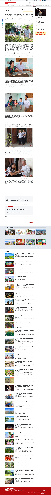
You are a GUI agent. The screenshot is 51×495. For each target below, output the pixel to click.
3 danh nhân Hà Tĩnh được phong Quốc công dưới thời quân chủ (24, 347)
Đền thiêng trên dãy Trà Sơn (20, 276)
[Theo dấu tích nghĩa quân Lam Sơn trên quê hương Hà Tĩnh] (9, 318)
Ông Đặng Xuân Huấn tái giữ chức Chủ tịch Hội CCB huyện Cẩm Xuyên (16, 199)
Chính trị (12, 5)
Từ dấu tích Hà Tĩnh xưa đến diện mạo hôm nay (30, 246)
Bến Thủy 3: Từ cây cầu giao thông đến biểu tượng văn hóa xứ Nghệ (23, 409)
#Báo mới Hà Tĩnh (24, 204)
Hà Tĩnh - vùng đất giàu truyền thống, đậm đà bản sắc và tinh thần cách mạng (24, 285)
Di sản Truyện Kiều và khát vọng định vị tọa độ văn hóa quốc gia (24, 370)
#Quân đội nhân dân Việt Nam (17, 204)
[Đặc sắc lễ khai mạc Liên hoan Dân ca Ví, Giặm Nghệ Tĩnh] (9, 264)
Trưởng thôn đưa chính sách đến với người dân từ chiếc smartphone (20, 237)
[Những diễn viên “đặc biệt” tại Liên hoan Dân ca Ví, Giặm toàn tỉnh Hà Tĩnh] (41, 242)
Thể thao (28, 5)
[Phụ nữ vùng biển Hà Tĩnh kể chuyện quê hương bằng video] (9, 356)
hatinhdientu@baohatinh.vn (42, 492)
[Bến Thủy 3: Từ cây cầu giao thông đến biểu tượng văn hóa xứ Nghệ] (9, 411)
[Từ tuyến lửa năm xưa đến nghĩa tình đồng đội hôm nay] (9, 473)
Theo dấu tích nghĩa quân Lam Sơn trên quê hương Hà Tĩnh (23, 316)
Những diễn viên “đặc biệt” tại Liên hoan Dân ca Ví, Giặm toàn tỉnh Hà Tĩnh (41, 21)
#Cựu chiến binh (12, 204)
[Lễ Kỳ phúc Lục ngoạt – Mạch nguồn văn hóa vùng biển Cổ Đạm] (9, 325)
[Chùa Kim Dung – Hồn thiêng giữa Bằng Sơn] (9, 310)
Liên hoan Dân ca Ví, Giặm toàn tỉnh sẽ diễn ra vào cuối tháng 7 (24, 425)
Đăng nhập (44, 0)
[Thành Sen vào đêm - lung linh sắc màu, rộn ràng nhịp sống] (9, 295)
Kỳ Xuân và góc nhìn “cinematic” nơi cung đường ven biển (24, 448)
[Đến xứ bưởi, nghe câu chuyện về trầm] (9, 465)
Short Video (9, 5)
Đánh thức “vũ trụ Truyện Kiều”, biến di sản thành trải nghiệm (23, 362)
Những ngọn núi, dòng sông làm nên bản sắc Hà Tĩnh (41, 25)
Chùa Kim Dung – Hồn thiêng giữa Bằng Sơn (24, 307)
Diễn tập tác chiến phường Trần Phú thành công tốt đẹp (15, 213)
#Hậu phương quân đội (29, 204)
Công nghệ (40, 5)
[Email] (2, 23)
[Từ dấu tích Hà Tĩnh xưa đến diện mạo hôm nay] (30, 242)
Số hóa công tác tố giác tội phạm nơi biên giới (14, 212)
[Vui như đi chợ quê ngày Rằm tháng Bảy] (10, 232)
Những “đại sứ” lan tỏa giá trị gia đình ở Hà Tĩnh (24, 439)
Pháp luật (25, 5)
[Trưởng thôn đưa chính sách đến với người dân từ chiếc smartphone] (20, 232)
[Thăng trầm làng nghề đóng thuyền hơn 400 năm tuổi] (9, 481)
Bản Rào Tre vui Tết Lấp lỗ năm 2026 (30, 236)
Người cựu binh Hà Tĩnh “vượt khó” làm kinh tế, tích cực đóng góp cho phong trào (17, 200)
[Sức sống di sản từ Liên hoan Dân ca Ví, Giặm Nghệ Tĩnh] (20, 242)
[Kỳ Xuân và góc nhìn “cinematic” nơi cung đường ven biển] (9, 450)
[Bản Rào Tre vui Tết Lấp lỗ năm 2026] (30, 232)
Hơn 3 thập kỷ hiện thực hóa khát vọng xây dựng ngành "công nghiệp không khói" (9, 247)
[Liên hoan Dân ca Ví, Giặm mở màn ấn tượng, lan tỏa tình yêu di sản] (9, 271)
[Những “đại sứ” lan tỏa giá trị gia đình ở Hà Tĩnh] (9, 442)
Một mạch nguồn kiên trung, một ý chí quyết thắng (14, 208)
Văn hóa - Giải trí (21, 5)
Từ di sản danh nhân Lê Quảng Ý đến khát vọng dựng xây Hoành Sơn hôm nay (24, 402)
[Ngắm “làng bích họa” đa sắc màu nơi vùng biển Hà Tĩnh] (9, 435)
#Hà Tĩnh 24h (7, 204)
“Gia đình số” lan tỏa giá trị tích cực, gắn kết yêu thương (24, 456)
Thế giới (31, 5)
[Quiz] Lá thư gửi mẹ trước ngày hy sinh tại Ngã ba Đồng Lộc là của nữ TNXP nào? (24, 378)
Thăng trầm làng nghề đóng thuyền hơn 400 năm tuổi (24, 479)
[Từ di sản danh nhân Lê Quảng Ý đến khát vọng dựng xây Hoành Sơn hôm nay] (9, 404)
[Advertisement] (19, 189)
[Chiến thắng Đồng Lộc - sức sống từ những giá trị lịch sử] (9, 341)
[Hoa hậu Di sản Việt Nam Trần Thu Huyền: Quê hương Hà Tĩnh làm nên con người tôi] (9, 388)
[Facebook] (38, 0)
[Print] (2, 25)
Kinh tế (15, 5)
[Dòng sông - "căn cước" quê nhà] (9, 419)
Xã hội (17, 5)
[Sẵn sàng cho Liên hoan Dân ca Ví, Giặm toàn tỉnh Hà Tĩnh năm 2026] (9, 302)
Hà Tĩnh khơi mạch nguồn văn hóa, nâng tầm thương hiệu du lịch (24, 394)
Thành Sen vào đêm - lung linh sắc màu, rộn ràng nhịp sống (24, 293)
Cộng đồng (44, 5)
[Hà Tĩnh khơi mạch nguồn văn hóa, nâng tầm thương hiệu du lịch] (9, 396)
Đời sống (37, 5)
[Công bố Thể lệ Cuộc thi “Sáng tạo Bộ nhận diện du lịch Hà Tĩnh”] (9, 333)
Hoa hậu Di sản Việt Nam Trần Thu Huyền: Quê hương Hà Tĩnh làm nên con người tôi (41, 14)
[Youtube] (40, 0)
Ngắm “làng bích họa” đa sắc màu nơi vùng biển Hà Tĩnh (24, 433)
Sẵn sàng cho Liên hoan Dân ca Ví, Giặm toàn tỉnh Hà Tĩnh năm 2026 (41, 29)
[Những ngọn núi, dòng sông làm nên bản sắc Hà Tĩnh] (9, 256)
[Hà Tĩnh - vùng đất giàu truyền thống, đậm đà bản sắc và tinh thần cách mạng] (9, 287)
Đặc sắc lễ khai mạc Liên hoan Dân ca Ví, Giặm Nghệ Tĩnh (23, 262)
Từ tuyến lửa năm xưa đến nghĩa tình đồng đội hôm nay (24, 471)
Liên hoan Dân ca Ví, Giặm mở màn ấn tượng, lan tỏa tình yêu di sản (41, 18)
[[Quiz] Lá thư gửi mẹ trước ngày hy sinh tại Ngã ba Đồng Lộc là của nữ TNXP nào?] (9, 380)
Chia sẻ (2, 18)
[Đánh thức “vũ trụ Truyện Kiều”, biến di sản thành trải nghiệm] (9, 364)
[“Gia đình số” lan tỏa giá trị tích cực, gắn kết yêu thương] (9, 458)
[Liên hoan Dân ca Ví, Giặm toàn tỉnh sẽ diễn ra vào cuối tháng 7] (9, 427)
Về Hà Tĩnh (34, 5)
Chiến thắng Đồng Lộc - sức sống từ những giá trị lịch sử (24, 339)
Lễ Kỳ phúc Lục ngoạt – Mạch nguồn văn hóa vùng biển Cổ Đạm (24, 323)
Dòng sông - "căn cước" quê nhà (21, 416)
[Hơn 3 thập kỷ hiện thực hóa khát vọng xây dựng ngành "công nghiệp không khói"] (10, 242)
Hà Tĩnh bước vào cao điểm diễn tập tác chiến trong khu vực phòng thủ (17, 209)
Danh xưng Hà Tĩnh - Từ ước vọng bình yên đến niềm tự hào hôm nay (40, 237)
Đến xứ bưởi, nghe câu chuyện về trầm (23, 462)
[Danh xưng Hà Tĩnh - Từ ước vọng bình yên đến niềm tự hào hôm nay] (41, 232)
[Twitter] (2, 21)
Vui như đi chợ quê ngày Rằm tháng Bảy (9, 236)
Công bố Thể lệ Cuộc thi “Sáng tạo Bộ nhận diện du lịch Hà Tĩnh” (24, 331)
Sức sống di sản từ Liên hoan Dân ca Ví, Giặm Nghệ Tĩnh (20, 246)
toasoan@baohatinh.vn (43, 493)
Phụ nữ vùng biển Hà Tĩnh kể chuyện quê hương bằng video (23, 354)
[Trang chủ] (6, 5)
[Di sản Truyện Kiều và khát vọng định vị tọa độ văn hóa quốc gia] (9, 372)
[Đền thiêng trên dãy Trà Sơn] (9, 279)
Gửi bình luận (31, 222)
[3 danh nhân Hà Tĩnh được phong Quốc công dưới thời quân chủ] (9, 349)
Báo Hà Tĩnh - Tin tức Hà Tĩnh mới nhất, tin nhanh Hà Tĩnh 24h (12, 3)
